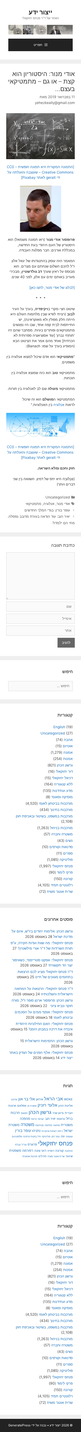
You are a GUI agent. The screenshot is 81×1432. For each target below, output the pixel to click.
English (59, 727)
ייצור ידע (40, 12)
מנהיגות (39, 1125)
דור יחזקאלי (64, 771)
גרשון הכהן (65, 765)
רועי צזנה (40, 1151)
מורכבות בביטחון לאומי (56, 803)
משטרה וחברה (62, 834)
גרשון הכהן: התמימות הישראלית (49, 1041)
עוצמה (69, 1136)
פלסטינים (17, 1136)
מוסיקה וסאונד (62, 797)
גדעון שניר (58, 1113)
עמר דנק (56, 1136)
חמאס (24, 1113)
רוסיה (50, 1150)
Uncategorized (57, 497)
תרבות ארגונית (29, 1156)
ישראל (41, 1118)
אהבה (68, 740)
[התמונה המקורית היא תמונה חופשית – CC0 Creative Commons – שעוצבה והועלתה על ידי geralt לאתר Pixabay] (40, 172)
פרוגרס (32, 1144)
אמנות (68, 759)
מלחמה (48, 1125)
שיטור (69, 1156)
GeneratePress (19, 1425)
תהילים (42, 1156)
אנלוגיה (58, 405)
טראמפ (61, 1118)
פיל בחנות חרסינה (32, 1136)
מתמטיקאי (33, 504)
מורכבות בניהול (61, 828)
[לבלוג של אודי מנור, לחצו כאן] (52, 287)
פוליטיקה (66, 859)
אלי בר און (26, 1099)
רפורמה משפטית (21, 1150)
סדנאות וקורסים (61, 847)
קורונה (68, 879)
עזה (63, 1136)
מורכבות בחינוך (61, 810)
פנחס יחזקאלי (62, 866)
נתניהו (36, 1131)
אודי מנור (63, 504)
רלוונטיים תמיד (62, 885)
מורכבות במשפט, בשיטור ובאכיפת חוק (44, 816)
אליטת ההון (65, 1105)
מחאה (56, 1125)
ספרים (68, 853)
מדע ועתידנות (62, 791)
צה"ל (24, 1144)
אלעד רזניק (47, 1105)
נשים (69, 840)
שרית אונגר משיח (60, 891)
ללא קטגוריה (63, 784)
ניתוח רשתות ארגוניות (52, 1131)
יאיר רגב (50, 1119)
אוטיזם (68, 746)
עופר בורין (23, 1130)
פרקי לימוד (65, 872)
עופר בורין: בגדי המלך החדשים (47, 510)
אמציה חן (32, 1105)
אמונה (68, 752)
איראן (39, 1099)
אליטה (14, 1099)
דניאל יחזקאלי (62, 778)
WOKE (68, 1099)
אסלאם (21, 1105)
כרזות (34, 1118)
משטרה (27, 1124)
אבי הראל (53, 1098)
